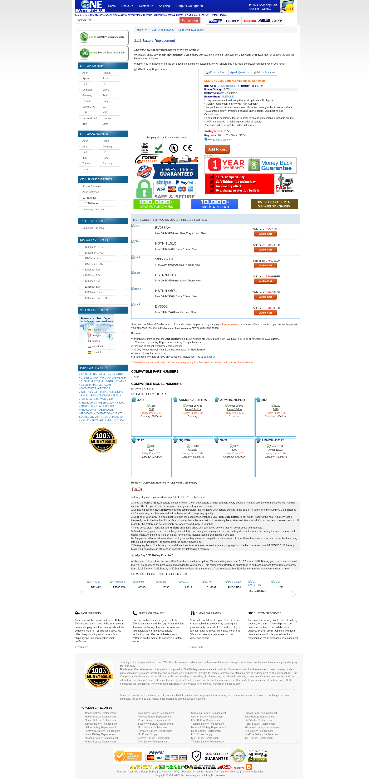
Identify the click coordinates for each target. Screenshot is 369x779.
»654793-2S (103, 388)
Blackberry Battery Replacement (156, 713)
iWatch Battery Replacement (100, 741)
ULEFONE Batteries (163, 29)
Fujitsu (106, 95)
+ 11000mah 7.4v (92, 258)
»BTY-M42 (120, 381)
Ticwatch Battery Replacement (155, 730)
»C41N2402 (113, 377)
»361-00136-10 (87, 374)
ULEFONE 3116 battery (191, 29)
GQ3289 (192, 449)
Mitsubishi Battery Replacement (262, 727)
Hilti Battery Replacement (259, 730)
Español (96, 352)
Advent (107, 72)
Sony (105, 101)
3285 (151, 409)
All (106, 298)
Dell (84, 84)
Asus (105, 78)
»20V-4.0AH (104, 384)
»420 (110, 399)
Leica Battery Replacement (206, 730)
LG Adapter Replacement (259, 720)
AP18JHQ (147, 15)
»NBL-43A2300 (115, 420)
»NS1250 (84, 420)
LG (104, 106)
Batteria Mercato (230, 771)
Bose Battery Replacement (260, 716)
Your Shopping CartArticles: (263, 6)
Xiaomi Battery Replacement (100, 716)
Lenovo (107, 118)
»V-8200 (119, 402)
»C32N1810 (85, 377)
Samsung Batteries (93, 209)
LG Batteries (89, 197)
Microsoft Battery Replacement (208, 727)
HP (104, 84)
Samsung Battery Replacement (208, 713)
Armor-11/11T (275, 449)
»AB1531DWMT (88, 402)
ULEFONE (228, 96)
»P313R (83, 399)
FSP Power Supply (201, 734)
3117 (151, 449)
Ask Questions (241, 72)
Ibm (84, 157)
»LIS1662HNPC (88, 384)
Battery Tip (212, 771)
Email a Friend (218, 72)
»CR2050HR (103, 395)
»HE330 (95, 381)
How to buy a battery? (220, 139)
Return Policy (148, 771)
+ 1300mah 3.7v (91, 298)
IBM (84, 123)
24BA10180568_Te (228, 85)
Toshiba (86, 101)
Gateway (87, 95)
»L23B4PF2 (102, 374)
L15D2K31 (204, 15)
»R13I (109, 391)
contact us (209, 356)
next (293, 594)
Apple (85, 78)
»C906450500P (87, 388)
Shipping (164, 5)
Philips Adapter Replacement (154, 720)
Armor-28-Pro (234, 409)
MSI (84, 112)
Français (96, 335)
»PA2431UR (117, 374)
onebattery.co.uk (194, 775)
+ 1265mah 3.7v (91, 286)
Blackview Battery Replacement (156, 723)
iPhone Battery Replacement (100, 713)
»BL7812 (116, 395)
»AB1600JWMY (97, 399)
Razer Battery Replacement (260, 723)
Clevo (106, 89)
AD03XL (180, 15)
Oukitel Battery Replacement (207, 716)
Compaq (87, 89)
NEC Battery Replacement (152, 727)
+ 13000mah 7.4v (92, 292)
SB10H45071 (105, 15)
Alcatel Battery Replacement (100, 720)
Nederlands (98, 346)
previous (82, 594)
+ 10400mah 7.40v (92, 252)
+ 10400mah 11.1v (92, 247)
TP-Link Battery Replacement (207, 741)
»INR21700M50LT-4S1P (92, 391)
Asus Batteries (90, 192)
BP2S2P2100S (135, 15)
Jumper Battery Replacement (101, 723)
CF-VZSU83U (191, 15)
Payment (187, 771)
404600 (223, 15)
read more (82, 647)
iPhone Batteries (91, 186)
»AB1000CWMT (88, 406)
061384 (171, 15)
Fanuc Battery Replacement (100, 734)
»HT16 (102, 420)
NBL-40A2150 (120, 15)
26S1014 (94, 15)
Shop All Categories (189, 5)
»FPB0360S (86, 413)
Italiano (96, 341)
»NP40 (86, 381)
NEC (105, 112)
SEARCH (191, 20)
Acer (85, 72)
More (105, 123)
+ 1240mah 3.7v (91, 281)
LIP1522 (215, 15)
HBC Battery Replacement (206, 720)
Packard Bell (89, 118)
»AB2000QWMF (88, 409)
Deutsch (96, 329)
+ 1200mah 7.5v (91, 275)
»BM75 (94, 420)
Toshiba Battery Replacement (154, 716)
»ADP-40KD (99, 377)
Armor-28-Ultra (193, 409)
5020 (275, 409)
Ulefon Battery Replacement (100, 727)
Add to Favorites (266, 72)
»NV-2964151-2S (99, 416)
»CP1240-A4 (116, 416)
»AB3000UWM (106, 409)
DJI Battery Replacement (205, 738)
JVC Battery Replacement (152, 741)
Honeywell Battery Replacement (102, 730)
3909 (234, 449)
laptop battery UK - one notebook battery (90, 6)
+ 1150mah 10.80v (92, 264)
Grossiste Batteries (252, 771)
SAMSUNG (88, 106)
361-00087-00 (160, 15)
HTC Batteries (90, 203)
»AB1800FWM (106, 406)
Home (112, 5)
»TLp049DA (107, 381)
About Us (127, 5)
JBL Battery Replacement (259, 738)
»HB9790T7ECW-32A (105, 413)
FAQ (176, 771)
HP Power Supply (148, 734)
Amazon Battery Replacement (101, 738)
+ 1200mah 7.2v (91, 269)
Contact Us (146, 5)
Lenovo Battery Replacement (154, 738)
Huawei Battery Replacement (261, 713)
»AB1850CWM (106, 402)
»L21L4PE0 (89, 395)
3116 (136, 377)
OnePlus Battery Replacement (261, 734)
